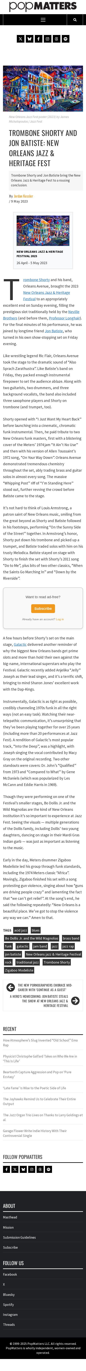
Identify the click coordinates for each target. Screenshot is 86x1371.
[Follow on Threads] (56, 39)
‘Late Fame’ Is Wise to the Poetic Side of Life (34, 1088)
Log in (60, 619)
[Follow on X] (20, 39)
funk (8, 946)
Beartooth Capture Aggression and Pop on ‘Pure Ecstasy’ (37, 1074)
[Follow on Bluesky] (29, 39)
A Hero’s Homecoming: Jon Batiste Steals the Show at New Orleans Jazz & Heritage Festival (39, 1001)
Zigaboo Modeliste (19, 970)
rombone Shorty (36, 279)
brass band (71, 938)
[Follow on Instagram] (47, 39)
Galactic (20, 644)
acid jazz (20, 930)
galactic (22, 946)
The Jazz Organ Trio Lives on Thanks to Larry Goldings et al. (43, 1117)
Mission (8, 1227)
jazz (55, 946)
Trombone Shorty (57, 962)
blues (36, 930)
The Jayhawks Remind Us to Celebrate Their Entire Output (39, 1101)
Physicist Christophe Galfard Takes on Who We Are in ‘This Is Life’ (40, 1058)
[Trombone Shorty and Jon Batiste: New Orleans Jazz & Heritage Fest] (43, 88)
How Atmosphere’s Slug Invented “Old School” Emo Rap (40, 1042)
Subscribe (43, 609)
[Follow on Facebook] (38, 39)
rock (8, 962)
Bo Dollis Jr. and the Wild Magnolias (31, 938)
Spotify (8, 1304)
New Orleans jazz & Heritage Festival (53, 954)
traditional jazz (27, 962)
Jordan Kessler (23, 196)
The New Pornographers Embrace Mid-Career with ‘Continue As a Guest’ (45, 987)
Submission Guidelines (19, 1237)
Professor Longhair (64, 318)
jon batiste (13, 954)
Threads (9, 1324)
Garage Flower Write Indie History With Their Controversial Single (35, 1133)
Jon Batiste (54, 331)
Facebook (10, 1274)
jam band (40, 946)
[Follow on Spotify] (65, 39)
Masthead (10, 1217)
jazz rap (68, 946)
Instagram (10, 1314)
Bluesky (9, 1294)
